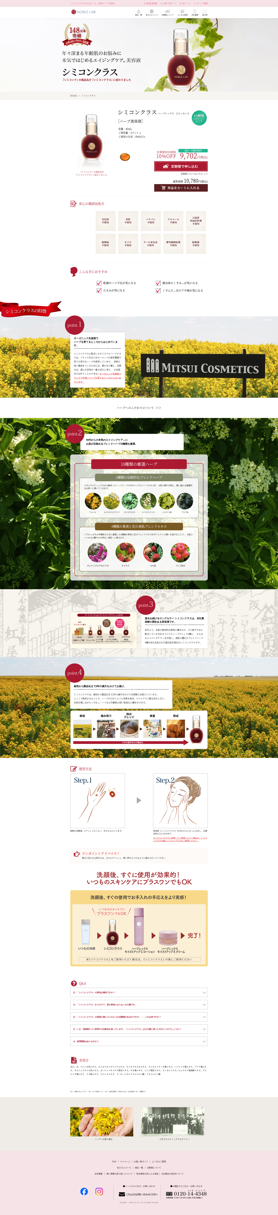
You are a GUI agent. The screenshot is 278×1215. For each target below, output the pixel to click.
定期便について (154, 1168)
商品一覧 (139, 1168)
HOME (73, 96)
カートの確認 (202, 3)
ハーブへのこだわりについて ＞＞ (139, 407)
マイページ (125, 1162)
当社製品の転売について (172, 1174)
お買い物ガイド (169, 3)
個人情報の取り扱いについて (119, 1174)
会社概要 (99, 1174)
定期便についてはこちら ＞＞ (194, 174)
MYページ (186, 3)
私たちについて (124, 1168)
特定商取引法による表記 (147, 1174)
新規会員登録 (151, 3)
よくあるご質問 (159, 1162)
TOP (114, 1162)
